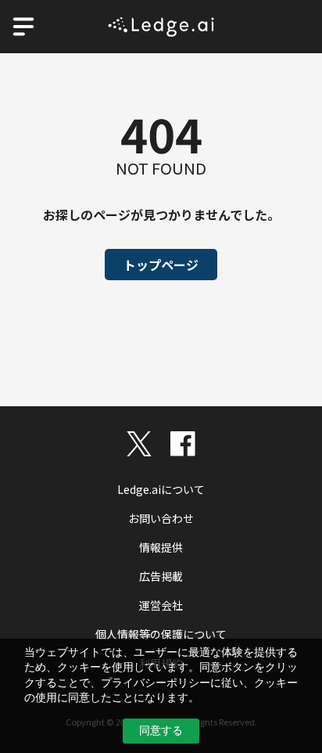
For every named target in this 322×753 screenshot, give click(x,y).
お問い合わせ (161, 518)
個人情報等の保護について (161, 634)
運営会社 (161, 605)
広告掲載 (161, 576)
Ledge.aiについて (161, 489)
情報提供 (161, 547)
